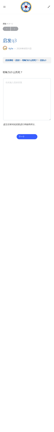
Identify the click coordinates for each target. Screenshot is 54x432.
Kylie (11, 48)
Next (14, 29)
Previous (6, 29)
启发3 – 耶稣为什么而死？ (26, 60)
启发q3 (43, 60)
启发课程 (9, 60)
